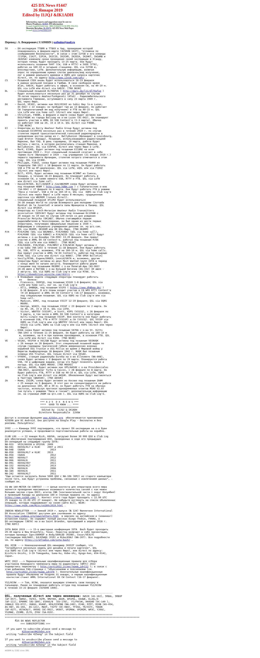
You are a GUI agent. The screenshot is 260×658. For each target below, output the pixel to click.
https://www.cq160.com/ (20, 497)
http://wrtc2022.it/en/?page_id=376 (30, 572)
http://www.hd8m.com (59, 186)
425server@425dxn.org (36, 631)
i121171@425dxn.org (42, 30)
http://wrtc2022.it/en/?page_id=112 (64, 566)
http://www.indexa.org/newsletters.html (32, 516)
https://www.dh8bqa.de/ (85, 287)
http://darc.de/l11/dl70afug (82, 91)
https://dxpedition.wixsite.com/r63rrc (44, 274)
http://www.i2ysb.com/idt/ (66, 77)
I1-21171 (47, 28)
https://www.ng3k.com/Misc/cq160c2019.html (34, 505)
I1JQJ (45, 24)
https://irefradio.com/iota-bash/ (47, 540)
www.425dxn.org (53, 417)
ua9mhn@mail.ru (64, 42)
